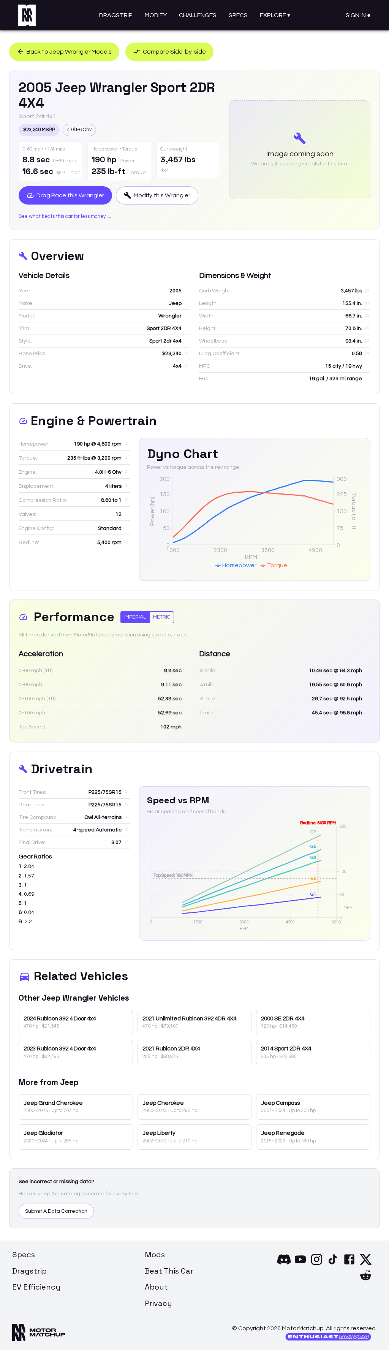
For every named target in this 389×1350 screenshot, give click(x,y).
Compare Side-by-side (174, 52)
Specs (238, 15)
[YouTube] (300, 1264)
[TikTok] (333, 1264)
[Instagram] (316, 1264)
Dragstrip (116, 15)
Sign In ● (358, 15)
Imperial (135, 617)
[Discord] (284, 1264)
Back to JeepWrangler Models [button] (69, 52)
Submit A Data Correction (56, 1211)
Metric (161, 617)
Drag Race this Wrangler (70, 195)
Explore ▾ (275, 15)
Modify (156, 15)
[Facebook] (349, 1264)
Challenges (198, 15)
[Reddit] (365, 1280)
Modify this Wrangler (162, 195)
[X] (365, 1264)
